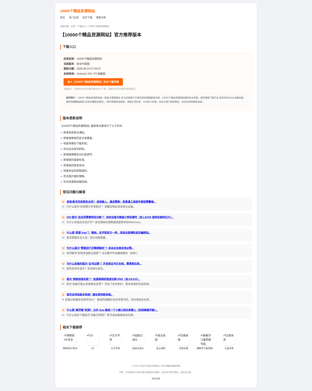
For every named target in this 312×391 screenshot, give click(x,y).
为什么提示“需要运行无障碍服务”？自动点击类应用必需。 (100, 248)
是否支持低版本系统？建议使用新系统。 (90, 294)
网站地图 (156, 378)
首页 (62, 17)
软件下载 (87, 17)
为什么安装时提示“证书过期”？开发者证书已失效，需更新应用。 (104, 263)
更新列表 (101, 17)
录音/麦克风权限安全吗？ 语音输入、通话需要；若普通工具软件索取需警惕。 (111, 201)
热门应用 (74, 17)
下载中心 (82, 26)
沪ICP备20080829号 (170, 366)
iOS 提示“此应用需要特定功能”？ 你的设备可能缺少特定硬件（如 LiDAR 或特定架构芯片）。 (120, 217)
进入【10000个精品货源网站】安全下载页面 (93, 81)
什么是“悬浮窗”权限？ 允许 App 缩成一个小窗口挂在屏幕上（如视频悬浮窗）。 (112, 310)
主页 (73, 26)
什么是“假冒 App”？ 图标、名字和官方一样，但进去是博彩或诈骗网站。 (109, 232)
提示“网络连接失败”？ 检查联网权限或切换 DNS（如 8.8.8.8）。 (104, 279)
